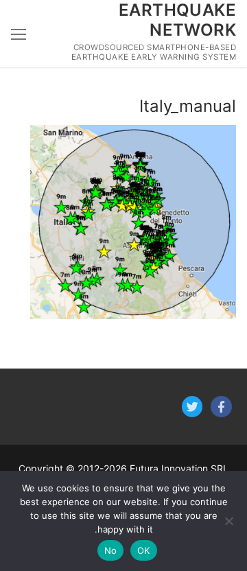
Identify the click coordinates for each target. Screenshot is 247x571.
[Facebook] (221, 406)
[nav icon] (18, 33)
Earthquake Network (177, 20)
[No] (230, 521)
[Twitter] (192, 406)
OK (143, 550)
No (110, 550)
